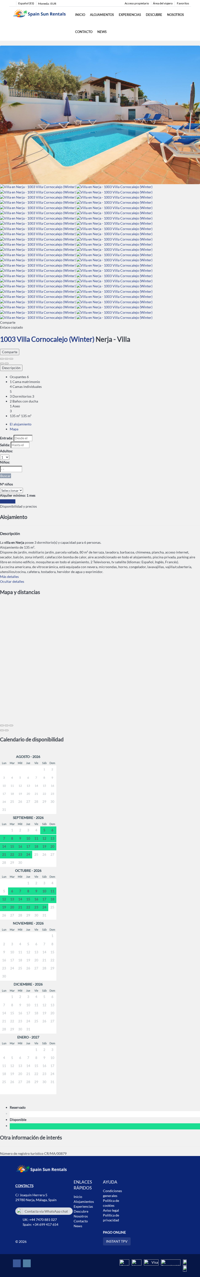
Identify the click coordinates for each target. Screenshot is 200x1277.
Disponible (19, 1119)
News (102, 32)
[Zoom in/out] (11, 359)
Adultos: (6, 451)
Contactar (7, 501)
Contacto (83, 32)
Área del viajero (163, 3)
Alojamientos (102, 15)
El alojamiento (20, 424)
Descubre (154, 15)
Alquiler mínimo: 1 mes (17, 495)
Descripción (11, 368)
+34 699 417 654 (45, 1224)
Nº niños (6, 484)
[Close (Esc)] (2, 359)
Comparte (9, 352)
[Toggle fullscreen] (7, 359)
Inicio (80, 15)
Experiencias (130, 15)
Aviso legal (111, 1210)
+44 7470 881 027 (43, 1219)
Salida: (5, 445)
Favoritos (183, 3)
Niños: (5, 462)
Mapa (14, 429)
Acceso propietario (137, 3)
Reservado (18, 1107)
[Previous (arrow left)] (2, 363)
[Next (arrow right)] (7, 363)
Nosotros (175, 15)
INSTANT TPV (117, 1241)
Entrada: (6, 438)
